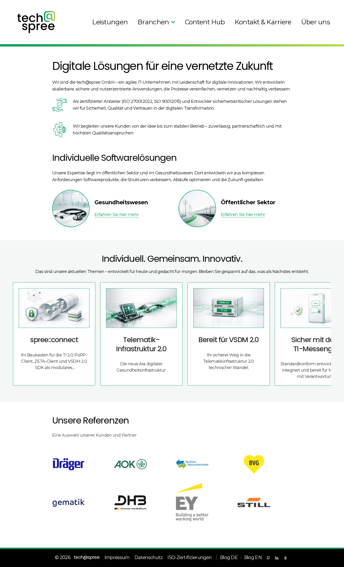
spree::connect (54, 340)
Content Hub (205, 22)
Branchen (153, 22)
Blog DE (229, 557)
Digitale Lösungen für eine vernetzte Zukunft (162, 66)
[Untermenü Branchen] (173, 22)
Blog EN (253, 557)
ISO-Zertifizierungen (189, 557)
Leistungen (110, 22)
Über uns (315, 22)
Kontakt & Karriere (263, 22)
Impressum (117, 557)
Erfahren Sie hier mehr (117, 214)
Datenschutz (148, 557)
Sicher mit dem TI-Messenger (316, 344)
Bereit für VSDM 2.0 (228, 340)
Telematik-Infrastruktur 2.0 (141, 344)
